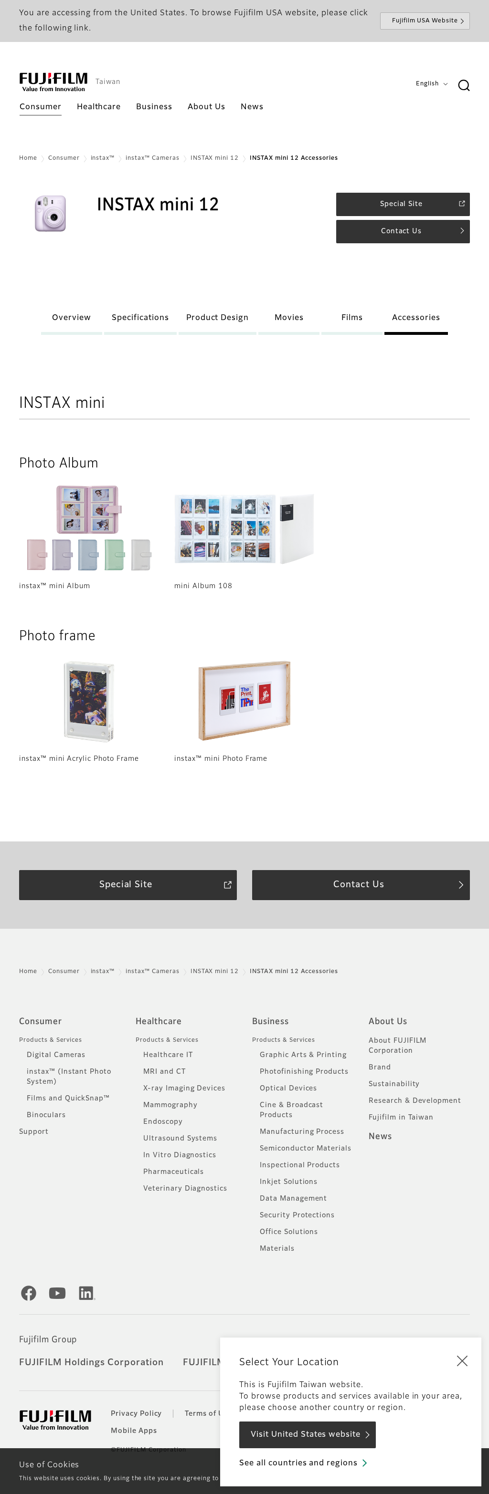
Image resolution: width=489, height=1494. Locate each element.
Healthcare (159, 1021)
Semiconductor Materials (305, 1148)
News (380, 1136)
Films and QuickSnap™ (68, 1098)
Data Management (293, 1198)
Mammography (170, 1105)
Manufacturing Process (302, 1132)
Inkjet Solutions (289, 1182)
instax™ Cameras (152, 158)
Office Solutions (289, 1232)
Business (270, 1021)
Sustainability (394, 1084)
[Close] (462, 1360)
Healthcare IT (167, 1055)
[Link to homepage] (53, 82)
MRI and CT (164, 1072)
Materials (277, 1248)
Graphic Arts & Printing (303, 1055)
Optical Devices (288, 1088)
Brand (380, 1067)
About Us (388, 1021)
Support (34, 1132)
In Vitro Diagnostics (179, 1155)
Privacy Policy (136, 1414)
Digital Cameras (56, 1055)
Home (28, 158)
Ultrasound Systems (180, 1138)
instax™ (103, 158)
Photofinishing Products (304, 1072)
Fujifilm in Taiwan (401, 1117)
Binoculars (46, 1115)
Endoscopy (163, 1122)
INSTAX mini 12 (215, 158)
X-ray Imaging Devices (184, 1088)
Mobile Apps (134, 1431)
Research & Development (415, 1101)
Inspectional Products (300, 1165)
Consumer (64, 158)
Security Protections (297, 1215)
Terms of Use (208, 1414)
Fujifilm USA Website (425, 21)
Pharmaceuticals (173, 1172)
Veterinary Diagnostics (185, 1188)
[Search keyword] (463, 85)
